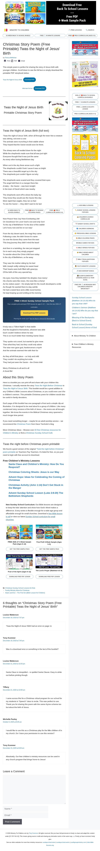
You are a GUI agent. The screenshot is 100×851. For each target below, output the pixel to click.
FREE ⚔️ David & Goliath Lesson (85, 108)
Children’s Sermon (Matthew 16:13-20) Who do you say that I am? (85, 311)
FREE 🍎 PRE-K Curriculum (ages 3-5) (82, 35)
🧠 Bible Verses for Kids (85, 247)
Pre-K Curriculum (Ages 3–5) (85, 113)
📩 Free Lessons (75, 30)
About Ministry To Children (85, 336)
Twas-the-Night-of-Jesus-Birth (12, 79)
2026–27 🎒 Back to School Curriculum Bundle (85, 96)
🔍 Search (90, 30)
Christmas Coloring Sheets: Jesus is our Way (34, 472)
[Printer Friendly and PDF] (14, 62)
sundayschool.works (63, 842)
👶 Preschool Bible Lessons (85, 233)
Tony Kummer (33, 833)
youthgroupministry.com (78, 842)
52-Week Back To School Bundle (18, 35)
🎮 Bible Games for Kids (85, 243)
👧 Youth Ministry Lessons (85, 266)
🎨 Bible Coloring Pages (85, 238)
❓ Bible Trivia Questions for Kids (85, 260)
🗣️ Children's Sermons (85, 228)
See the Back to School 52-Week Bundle (42, 318)
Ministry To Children (19, 30)
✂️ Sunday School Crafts (85, 224)
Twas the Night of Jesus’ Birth (15, 388)
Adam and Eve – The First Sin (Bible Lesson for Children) (25, 593)
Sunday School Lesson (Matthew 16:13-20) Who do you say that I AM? (83, 301)
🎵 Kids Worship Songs (85, 271)
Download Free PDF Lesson (19, 576)
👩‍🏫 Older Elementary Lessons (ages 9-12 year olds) (85, 278)
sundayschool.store (49, 842)
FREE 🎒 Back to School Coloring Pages (34, 211)
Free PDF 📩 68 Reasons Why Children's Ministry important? (85, 286)
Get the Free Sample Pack (19, 549)
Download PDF (29, 79)
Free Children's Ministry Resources (83, 345)
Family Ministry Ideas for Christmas (17, 590)
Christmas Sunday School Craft (39, 433)
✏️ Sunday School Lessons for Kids (85, 211)
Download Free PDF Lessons (34, 313)
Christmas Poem (24, 424)
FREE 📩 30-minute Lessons (50, 35)
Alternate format (27, 88)
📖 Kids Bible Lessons (85, 205)
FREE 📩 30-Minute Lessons (85, 102)
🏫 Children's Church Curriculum (85, 218)
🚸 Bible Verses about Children (85, 253)
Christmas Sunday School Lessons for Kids (20, 588)
